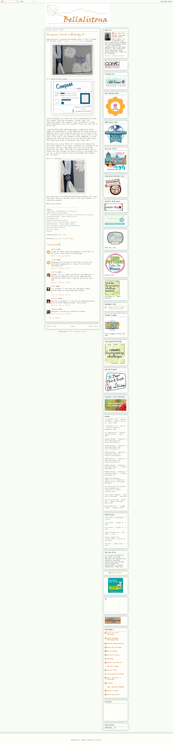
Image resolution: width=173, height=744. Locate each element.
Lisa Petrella (119, 33)
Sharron (54, 272)
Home (72, 326)
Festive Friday (112, 691)
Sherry (53, 249)
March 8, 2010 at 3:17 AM (60, 295)
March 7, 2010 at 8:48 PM (60, 282)
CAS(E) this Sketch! (114, 662)
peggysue (54, 309)
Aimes (53, 286)
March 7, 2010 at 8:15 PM (60, 268)
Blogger (98, 740)
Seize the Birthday (114, 647)
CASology (110, 659)
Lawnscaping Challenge (115, 674)
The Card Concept (113, 655)
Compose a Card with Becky (73, 41)
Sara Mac (54, 298)
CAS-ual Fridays (113, 666)
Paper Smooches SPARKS (115, 687)
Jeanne (53, 260)
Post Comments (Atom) (78, 331)
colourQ (109, 683)
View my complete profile (114, 56)
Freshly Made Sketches (115, 643)
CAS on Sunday (112, 651)
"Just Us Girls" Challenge (113, 633)
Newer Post (52, 326)
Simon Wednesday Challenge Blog (113, 639)
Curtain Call (111, 670)
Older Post (93, 326)
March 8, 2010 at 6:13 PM (60, 305)
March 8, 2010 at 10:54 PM (61, 314)
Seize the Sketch (113, 694)
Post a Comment (54, 318)
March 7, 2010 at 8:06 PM (60, 256)
